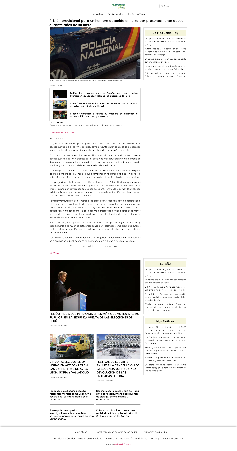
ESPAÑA (54, 252)
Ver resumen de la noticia (63, 132)
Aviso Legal (111, 438)
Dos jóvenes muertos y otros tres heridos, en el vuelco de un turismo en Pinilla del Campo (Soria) (165, 41)
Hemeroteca (97, 14)
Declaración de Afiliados (133, 438)
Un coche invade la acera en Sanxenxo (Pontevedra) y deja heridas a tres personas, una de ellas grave (165, 367)
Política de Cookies (64, 438)
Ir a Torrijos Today (136, 14)
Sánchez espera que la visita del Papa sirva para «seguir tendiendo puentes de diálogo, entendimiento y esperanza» (165, 307)
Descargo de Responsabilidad (166, 438)
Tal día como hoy (116, 14)
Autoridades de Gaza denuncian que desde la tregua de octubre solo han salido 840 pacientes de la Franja (165, 51)
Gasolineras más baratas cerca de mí (116, 431)
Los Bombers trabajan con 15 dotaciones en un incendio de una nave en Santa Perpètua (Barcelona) (165, 340)
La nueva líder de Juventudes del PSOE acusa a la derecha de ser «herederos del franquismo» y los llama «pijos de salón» (165, 330)
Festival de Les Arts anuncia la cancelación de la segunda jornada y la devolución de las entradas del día (165, 297)
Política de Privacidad (90, 438)
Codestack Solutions (122, 444)
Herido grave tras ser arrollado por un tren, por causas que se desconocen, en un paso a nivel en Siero (165, 350)
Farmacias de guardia (154, 431)
